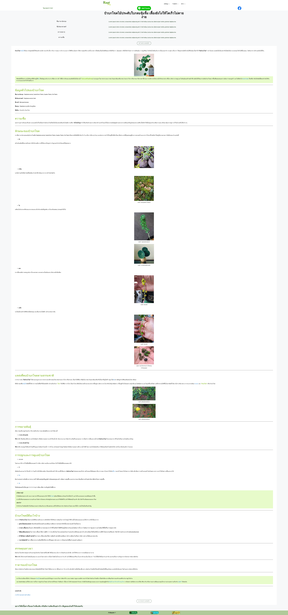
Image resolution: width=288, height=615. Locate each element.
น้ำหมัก (52, 496)
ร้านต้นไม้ (175, 3)
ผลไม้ (118, 581)
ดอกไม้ (114, 581)
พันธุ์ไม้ (22, 50)
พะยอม (196, 383)
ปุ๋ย (19, 483)
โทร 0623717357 (48, 8)
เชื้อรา (114, 471)
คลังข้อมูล (166, 3)
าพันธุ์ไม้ (38, 578)
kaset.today (245, 78)
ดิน (38, 78)
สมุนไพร (122, 581)
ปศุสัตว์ (180, 581)
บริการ (182, 3)
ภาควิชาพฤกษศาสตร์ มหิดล (22, 595)
